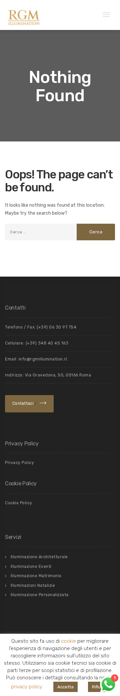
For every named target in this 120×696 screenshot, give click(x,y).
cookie (68, 641)
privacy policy (26, 687)
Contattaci (23, 403)
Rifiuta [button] (98, 686)
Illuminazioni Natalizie (33, 585)
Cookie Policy (18, 503)
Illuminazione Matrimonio (36, 576)
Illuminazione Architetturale (39, 557)
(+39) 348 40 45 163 (47, 343)
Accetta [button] (65, 686)
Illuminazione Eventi (31, 566)
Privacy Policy (19, 462)
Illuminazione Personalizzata (40, 594)
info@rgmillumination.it (43, 359)
